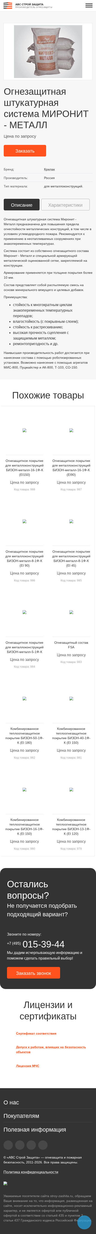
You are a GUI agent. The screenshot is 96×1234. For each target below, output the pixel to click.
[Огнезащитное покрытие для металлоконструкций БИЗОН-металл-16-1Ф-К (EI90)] (71, 430)
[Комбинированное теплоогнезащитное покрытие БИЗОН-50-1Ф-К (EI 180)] (24, 698)
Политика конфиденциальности (30, 1172)
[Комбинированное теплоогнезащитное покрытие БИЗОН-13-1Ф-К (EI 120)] (71, 789)
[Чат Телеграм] (84, 1222)
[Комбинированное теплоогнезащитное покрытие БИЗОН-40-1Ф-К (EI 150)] (71, 698)
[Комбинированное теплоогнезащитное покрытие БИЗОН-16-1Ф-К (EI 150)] (24, 789)
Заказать (24, 150)
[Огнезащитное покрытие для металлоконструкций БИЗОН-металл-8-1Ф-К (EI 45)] (71, 521)
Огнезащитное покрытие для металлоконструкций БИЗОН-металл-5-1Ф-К (24, 647)
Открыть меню (89, 5)
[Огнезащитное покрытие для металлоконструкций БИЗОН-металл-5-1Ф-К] (24, 612)
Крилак (49, 169)
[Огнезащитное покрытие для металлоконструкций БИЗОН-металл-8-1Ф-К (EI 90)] (24, 521)
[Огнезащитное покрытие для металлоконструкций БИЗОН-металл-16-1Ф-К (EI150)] (24, 430)
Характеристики (65, 205)
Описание (21, 205)
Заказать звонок (33, 973)
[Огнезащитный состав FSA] (71, 612)
